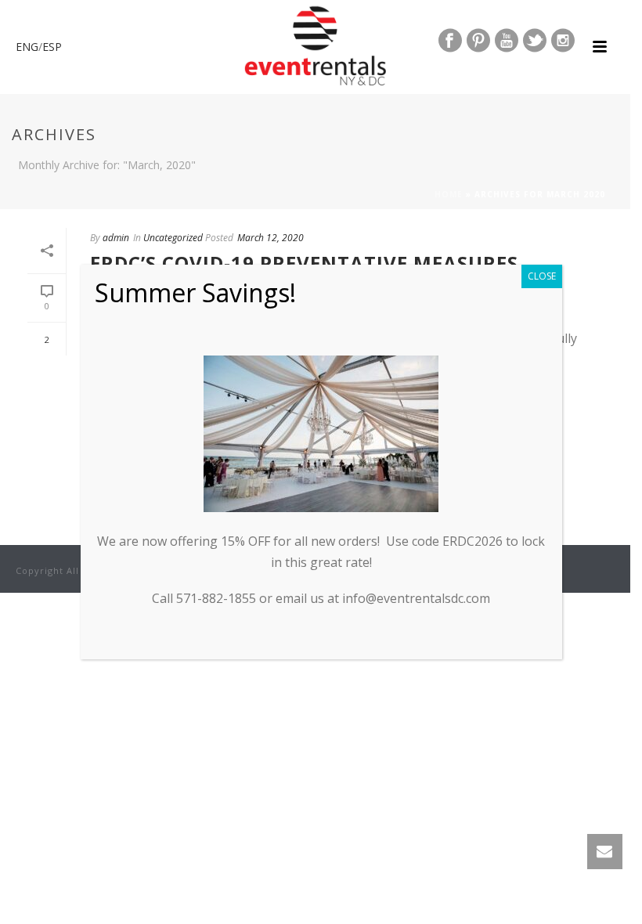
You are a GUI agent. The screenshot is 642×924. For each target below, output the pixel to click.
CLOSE (542, 276)
